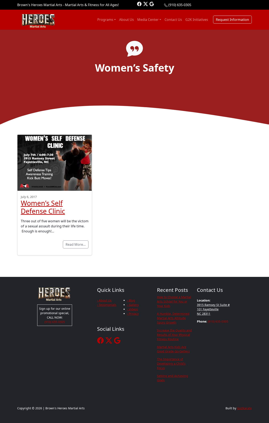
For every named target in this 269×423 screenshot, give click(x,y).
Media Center (148, 19)
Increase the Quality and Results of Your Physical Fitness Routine (174, 334)
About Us (126, 19)
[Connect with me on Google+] (151, 3)
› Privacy (133, 314)
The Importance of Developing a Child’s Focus (171, 363)
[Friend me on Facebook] (139, 3)
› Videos (132, 309)
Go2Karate (244, 408)
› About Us (104, 300)
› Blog (131, 300)
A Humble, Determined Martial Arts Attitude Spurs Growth (173, 318)
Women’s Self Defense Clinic (43, 207)
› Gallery (133, 305)
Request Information (232, 19)
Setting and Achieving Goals (172, 378)
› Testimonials (106, 305)
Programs (105, 19)
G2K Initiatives (196, 19)
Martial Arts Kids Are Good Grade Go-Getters (173, 349)
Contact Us (173, 19)
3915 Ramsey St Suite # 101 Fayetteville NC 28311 (213, 309)
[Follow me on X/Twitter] (145, 3)
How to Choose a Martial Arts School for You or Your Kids (174, 301)
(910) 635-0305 (179, 5)
